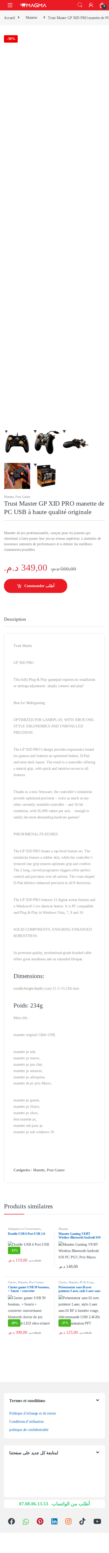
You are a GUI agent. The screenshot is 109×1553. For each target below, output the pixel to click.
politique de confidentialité (28, 1430)
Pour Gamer (22, 497)
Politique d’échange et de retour (32, 1413)
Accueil (9, 18)
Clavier (12, 1282)
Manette (31, 18)
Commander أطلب (39, 586)
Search (80, 5)
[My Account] (91, 5)
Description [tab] (15, 619)
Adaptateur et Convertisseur (24, 1228)
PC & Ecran (87, 1282)
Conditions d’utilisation (26, 1422)
